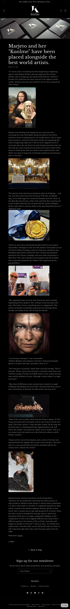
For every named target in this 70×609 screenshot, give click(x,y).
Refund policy (36, 604)
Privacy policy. (43, 586)
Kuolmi (15, 604)
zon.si (20, 535)
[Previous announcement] (3, 2)
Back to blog (36, 549)
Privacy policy (45, 604)
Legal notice (41, 606)
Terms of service (56, 604)
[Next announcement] (66, 2)
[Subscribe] (50, 571)
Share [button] (12, 541)
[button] (4, 11)
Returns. (34, 586)
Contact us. (25, 586)
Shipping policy (31, 606)
